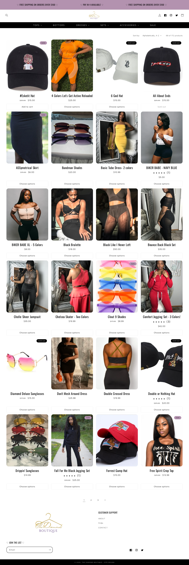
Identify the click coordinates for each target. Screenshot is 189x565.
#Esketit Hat (27, 96)
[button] (7, 15)
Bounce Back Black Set (162, 245)
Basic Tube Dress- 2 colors (117, 168)
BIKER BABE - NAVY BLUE (161, 168)
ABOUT (101, 518)
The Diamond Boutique (92, 562)
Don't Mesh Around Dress (72, 394)
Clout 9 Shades (117, 317)
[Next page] (105, 500)
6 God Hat (117, 96)
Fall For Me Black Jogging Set (72, 471)
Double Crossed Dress (117, 394)
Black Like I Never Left (117, 245)
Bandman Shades (72, 168)
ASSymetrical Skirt (27, 168)
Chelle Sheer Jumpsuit (27, 317)
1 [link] (84, 500)
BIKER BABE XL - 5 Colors (27, 245)
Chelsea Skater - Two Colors (72, 317)
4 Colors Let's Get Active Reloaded (72, 96)
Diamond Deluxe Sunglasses (27, 394)
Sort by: (136, 35)
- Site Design (108, 562)
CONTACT (103, 527)
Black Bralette (72, 245)
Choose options (72, 107)
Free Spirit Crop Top (162, 471)
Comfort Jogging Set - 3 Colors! (162, 317)
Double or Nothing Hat (161, 394)
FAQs (100, 523)
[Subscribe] (49, 550)
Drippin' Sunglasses (27, 471)
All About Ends (161, 96)
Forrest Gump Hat (116, 471)
